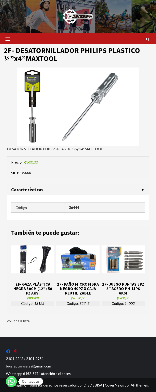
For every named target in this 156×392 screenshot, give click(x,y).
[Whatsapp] (11, 381)
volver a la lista (18, 321)
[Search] (147, 39)
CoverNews (114, 385)
